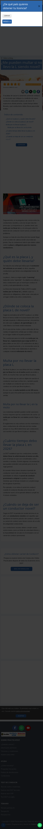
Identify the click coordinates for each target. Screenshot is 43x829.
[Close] (39, 6)
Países (6, 21)
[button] (39, 825)
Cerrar (7, 16)
